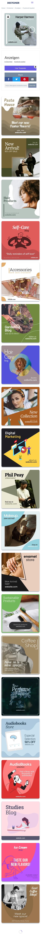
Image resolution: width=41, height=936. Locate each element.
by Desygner (8, 61)
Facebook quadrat (19, 61)
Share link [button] (32, 85)
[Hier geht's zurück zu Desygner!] (13, 4)
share (20, 75)
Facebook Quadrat (29, 8)
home (3, 8)
